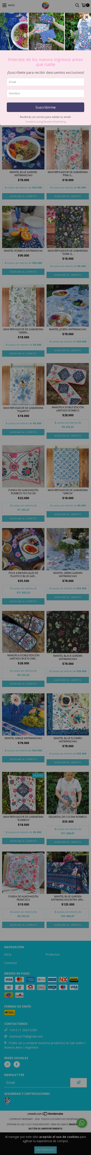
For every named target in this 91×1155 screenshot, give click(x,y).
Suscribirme (46, 107)
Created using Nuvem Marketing (45, 121)
